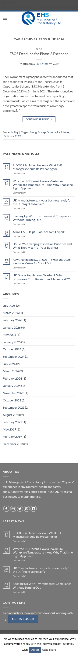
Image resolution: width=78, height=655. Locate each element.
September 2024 (13, 356)
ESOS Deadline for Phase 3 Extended (39, 54)
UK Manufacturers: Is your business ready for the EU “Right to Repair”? (42, 202)
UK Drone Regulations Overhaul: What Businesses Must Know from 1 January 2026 (41, 277)
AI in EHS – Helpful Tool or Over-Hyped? (39, 232)
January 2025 (12, 342)
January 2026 (12, 327)
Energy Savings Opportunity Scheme (49, 132)
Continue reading (39, 119)
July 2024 (9, 364)
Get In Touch (23, 618)
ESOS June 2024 (12, 136)
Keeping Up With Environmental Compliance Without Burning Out (42, 217)
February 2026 (12, 320)
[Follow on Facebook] (6, 509)
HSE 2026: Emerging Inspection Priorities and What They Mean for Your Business (42, 245)
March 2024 (11, 371)
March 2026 (11, 312)
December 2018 (13, 444)
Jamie (55, 64)
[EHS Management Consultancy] (41, 18)
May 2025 (9, 334)
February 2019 (12, 436)
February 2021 (12, 422)
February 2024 (12, 378)
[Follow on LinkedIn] (33, 509)
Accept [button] (35, 649)
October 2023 (12, 400)
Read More (49, 649)
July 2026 (9, 305)
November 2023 (13, 393)
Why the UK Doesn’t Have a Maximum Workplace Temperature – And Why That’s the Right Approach (43, 184)
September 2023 (13, 407)
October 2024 (12, 349)
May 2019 (9, 429)
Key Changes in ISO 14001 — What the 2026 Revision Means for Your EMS (42, 261)
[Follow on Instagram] (13, 509)
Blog (39, 49)
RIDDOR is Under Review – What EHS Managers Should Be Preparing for (37, 167)
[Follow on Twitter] (20, 509)
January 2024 (12, 385)
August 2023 (11, 415)
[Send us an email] (27, 509)
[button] (5, 18)
